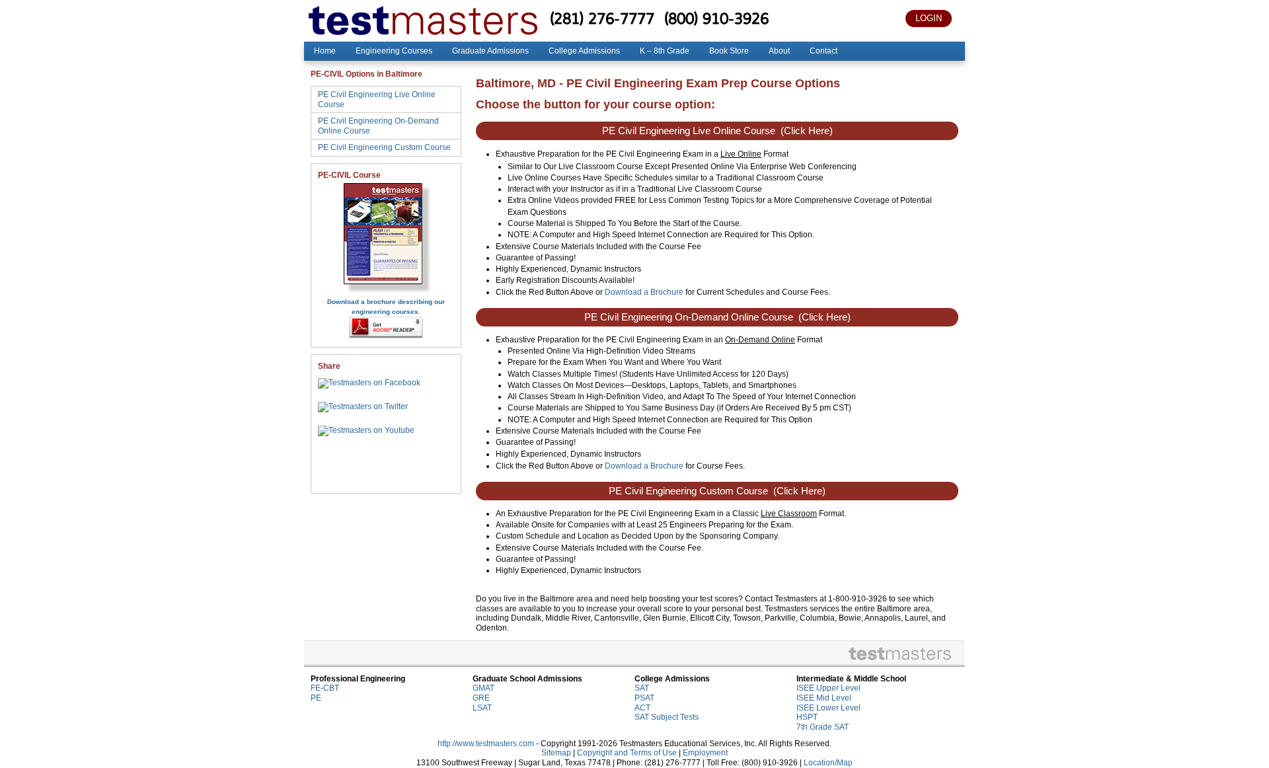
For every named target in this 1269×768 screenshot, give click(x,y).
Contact (823, 51)
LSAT (482, 707)
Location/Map (828, 762)
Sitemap (556, 752)
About (779, 51)
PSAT (644, 698)
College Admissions (584, 51)
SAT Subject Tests (666, 717)
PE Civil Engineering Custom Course (384, 147)
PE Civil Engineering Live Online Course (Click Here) (717, 131)
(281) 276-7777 (602, 18)
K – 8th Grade (664, 51)
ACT (642, 707)
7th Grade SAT (822, 727)
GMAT (483, 688)
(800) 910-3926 (716, 18)
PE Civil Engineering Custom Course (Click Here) (717, 491)
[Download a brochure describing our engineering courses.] (386, 292)
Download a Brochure (644, 292)
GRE (481, 698)
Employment (705, 752)
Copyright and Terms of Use (627, 752)
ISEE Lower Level (828, 707)
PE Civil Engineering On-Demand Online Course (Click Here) (717, 317)
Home (325, 51)
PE (316, 698)
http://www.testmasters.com (486, 743)
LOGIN (928, 18)
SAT (641, 688)
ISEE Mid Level (823, 698)
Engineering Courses (394, 51)
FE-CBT (325, 688)
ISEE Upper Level (828, 688)
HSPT (807, 717)
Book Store (729, 51)
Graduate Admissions (490, 51)
